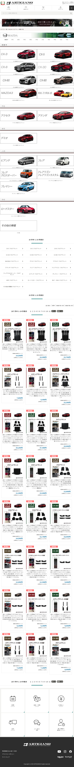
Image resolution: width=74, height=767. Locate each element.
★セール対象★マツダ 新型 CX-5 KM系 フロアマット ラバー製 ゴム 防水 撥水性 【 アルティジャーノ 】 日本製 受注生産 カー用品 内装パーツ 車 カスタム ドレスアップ (60, 483)
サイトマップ (6, 757)
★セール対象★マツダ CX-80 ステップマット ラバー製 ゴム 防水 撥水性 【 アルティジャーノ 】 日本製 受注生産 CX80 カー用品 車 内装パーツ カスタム (13, 660)
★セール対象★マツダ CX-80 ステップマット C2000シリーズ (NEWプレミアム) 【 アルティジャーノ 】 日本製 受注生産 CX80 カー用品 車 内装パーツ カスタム (60, 617)
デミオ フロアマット (36, 261)
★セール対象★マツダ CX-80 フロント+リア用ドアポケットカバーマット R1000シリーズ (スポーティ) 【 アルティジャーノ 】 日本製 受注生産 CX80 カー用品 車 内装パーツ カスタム (36, 574)
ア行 (12, 39)
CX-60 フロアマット (36, 255)
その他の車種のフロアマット (11, 286)
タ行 (30, 39)
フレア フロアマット (36, 267)
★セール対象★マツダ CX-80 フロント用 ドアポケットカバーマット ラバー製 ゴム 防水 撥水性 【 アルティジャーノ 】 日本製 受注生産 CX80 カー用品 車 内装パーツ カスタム (12, 617)
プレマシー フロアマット (59, 274)
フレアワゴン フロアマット (60, 267)
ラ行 (61, 39)
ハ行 (43, 39)
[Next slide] (72, 22)
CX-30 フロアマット (12, 255)
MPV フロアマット (11, 280)
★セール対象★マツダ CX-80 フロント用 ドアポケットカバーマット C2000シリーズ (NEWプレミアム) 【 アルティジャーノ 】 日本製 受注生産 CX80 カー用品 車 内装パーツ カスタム (60, 574)
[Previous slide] (1, 22)
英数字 (6, 39)
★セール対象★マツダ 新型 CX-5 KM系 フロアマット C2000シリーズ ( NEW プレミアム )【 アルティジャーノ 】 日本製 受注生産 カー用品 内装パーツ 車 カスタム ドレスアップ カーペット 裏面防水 (36, 528)
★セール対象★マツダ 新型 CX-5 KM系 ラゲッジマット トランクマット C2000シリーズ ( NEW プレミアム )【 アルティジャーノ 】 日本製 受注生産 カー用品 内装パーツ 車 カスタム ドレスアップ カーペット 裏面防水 (36, 484)
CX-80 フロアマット (60, 255)
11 (50, 311)
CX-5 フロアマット (11, 248)
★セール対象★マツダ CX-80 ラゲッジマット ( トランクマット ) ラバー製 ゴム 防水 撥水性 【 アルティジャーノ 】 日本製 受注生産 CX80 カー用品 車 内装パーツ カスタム (60, 661)
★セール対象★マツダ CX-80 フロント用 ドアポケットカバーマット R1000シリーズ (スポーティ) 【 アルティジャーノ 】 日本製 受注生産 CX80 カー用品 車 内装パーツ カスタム (36, 617)
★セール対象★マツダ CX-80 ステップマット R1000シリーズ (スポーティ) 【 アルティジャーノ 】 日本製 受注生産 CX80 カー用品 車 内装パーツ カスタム (37, 660)
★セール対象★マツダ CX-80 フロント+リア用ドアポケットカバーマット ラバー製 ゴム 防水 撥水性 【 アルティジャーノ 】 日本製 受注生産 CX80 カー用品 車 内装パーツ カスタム (12, 574)
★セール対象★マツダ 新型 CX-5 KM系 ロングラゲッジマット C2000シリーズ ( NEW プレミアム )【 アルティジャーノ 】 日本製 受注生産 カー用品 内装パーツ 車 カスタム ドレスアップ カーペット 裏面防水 (60, 348)
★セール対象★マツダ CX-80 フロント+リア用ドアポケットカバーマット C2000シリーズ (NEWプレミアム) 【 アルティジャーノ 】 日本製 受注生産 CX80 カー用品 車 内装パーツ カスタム (60, 528)
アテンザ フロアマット (12, 267)
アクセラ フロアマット (59, 261)
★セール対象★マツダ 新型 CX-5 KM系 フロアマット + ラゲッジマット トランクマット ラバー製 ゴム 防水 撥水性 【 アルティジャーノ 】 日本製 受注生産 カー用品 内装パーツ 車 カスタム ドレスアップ (60, 393)
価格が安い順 (60, 305)
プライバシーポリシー (8, 754)
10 (47, 311)
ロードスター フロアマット (36, 280)
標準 (53, 305)
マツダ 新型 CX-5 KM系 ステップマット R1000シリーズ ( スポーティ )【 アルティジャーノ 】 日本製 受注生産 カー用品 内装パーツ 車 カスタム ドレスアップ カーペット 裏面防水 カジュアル (36, 392)
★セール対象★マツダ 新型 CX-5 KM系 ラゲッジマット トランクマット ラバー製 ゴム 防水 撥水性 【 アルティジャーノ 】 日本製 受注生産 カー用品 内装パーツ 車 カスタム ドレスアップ (60, 438)
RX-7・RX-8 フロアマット (59, 280)
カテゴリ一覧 (3, 29)
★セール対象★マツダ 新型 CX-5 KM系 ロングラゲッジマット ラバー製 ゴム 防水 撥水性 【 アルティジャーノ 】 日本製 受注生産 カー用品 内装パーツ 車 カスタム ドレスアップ (12, 347)
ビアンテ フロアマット (36, 274)
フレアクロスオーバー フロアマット (12, 273)
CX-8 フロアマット (59, 248)
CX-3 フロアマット (35, 248)
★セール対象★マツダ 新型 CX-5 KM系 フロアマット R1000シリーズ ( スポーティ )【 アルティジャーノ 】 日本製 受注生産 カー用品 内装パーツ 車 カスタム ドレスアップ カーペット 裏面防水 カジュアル (12, 529)
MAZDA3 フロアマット (12, 261)
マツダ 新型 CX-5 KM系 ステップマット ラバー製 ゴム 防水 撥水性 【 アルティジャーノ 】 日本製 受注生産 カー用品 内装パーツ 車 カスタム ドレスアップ (13, 391)
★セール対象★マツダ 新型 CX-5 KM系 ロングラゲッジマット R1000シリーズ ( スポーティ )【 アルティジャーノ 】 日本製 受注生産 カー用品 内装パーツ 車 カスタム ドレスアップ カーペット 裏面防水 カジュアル (36, 348)
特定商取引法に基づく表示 (9, 751)
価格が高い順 (69, 305)
